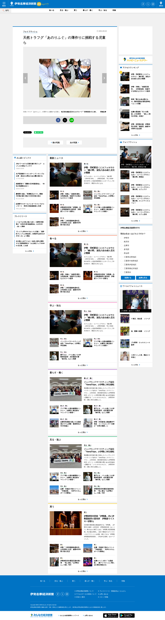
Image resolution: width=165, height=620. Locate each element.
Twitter (148, 4)
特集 (114, 10)
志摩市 (126, 245)
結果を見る (143, 278)
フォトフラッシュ (30, 31)
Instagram (153, 4)
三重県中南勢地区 (131, 261)
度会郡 (126, 253)
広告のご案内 (80, 597)
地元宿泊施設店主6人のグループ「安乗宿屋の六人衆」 (80, 112)
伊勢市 (126, 238)
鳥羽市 (126, 242)
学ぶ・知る (103, 10)
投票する (128, 278)
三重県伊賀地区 (130, 265)
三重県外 (127, 272)
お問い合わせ (103, 594)
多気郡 (126, 249)
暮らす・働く (88, 10)
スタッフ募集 (103, 597)
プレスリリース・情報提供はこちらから (112, 591)
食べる (51, 10)
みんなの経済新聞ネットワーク (41, 615)
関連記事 (103, 112)
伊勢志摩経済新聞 (23, 4)
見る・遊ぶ (64, 10)
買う (75, 10)
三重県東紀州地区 (131, 268)
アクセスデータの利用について (86, 594)
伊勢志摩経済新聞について (85, 591)
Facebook (143, 4)
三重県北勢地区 (130, 257)
